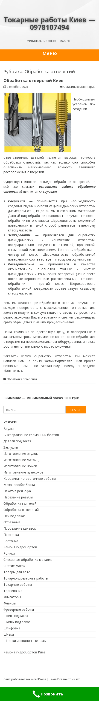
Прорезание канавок (19, 528)
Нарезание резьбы (18, 497)
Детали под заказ (17, 441)
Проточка (11, 534)
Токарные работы (17, 584)
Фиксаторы (12, 597)
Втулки (9, 428)
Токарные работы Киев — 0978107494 (49, 23)
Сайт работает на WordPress (24, 679)
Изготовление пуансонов (23, 472)
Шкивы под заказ (16, 622)
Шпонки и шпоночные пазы (24, 640)
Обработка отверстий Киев (33, 80)
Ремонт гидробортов (20, 547)
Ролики (9, 553)
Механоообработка (19, 485)
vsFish (76, 679)
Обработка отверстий (22, 379)
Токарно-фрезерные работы (25, 578)
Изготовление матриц (20, 460)
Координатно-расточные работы (29, 478)
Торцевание (12, 591)
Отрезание (11, 522)
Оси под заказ (14, 516)
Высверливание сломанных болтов (31, 435)
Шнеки (8, 634)
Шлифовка (11, 628)
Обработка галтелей (19, 503)
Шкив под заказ (15, 615)
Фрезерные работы (18, 609)
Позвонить (52, 694)
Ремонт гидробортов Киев (24, 652)
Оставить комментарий (79, 87)
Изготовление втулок (20, 453)
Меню (49, 53)
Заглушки (10, 447)
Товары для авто (16, 572)
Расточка (10, 541)
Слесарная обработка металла (27, 559)
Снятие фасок (14, 566)
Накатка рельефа (17, 491)
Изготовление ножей (20, 466)
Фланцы (9, 603)
